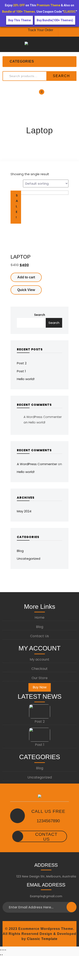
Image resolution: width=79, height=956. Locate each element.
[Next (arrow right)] (2, 954)
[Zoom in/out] (5, 949)
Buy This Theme (19, 20)
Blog (20, 551)
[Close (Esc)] (0, 949)
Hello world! (26, 379)
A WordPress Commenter (43, 417)
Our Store (40, 678)
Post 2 (22, 363)
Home (39, 617)
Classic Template (42, 939)
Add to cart (26, 277)
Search (61, 76)
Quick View (26, 290)
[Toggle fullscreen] (3, 949)
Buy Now (40, 687)
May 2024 (24, 511)
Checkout (39, 668)
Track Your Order (40, 30)
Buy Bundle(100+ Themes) (55, 20)
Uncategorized (28, 558)
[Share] (2, 949)
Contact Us (39, 636)
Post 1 (21, 371)
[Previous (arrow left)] (0, 954)
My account (39, 659)
